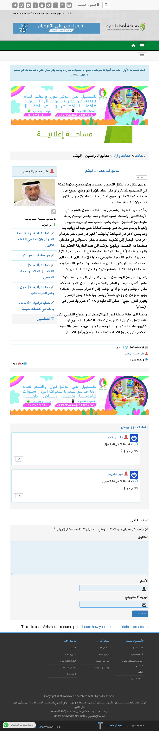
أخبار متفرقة (104, 654)
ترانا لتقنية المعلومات (117, 725)
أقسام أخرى (104, 640)
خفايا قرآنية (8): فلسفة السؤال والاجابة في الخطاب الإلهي (35, 239)
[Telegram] (28, 5)
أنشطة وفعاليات (136, 654)
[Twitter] (15, 5)
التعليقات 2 (140, 427)
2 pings (126, 427)
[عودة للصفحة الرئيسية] (126, 26)
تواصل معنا (70, 640)
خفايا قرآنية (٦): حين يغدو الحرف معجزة (37, 290)
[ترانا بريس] (100, 725)
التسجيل (72, 648)
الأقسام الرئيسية (134, 640)
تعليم (140, 672)
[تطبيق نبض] (55, 5)
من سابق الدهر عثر (36, 255)
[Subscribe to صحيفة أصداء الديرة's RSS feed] (62, 5)
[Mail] (69, 5)
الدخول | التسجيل (86, 5)
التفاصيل (43, 319)
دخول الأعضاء (70, 654)
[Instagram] (21, 5)
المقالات (140, 156)
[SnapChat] (49, 5)
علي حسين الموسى (134, 353)
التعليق (143, 537)
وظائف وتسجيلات (102, 668)
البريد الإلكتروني (136, 597)
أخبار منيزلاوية (136, 648)
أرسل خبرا (71, 674)
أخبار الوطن (104, 648)
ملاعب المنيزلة (136, 679)
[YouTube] (42, 5)
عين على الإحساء (102, 661)
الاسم (144, 581)
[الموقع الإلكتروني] (53, 211)
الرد (18, 459)
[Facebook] (35, 5)
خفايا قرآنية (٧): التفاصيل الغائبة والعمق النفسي (37, 271)
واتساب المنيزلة (69, 668)
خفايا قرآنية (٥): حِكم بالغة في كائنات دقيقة (36, 306)
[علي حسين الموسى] (34, 192)
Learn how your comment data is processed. (84, 627)
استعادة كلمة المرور (67, 661)
